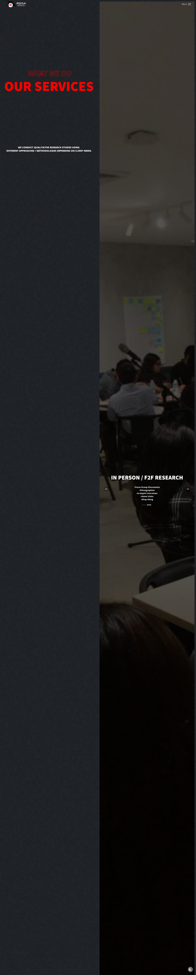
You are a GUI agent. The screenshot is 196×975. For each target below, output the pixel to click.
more (149, 505)
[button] (187, 489)
